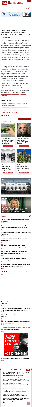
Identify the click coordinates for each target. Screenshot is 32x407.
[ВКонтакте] (2, 116)
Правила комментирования (12, 399)
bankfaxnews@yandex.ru (17, 375)
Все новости (28, 363)
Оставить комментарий (24, 119)
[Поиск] (27, 8)
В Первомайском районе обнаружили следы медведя (15, 358)
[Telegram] (6, 116)
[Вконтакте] (14, 369)
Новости (4, 216)
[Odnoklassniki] (21, 369)
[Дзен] (16, 369)
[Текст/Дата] (29, 8)
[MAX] (18, 369)
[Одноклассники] (4, 116)
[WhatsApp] (9, 116)
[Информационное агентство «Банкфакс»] (12, 3)
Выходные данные (7, 398)
